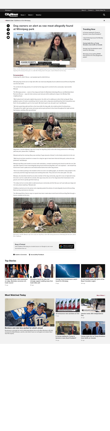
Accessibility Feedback (37, 254)
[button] (83, 10)
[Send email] (8, 37)
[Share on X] (8, 25)
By (18, 75)
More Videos (100, 295)
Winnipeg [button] (7, 10)
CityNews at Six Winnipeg (22, 20)
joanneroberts (19, 75)
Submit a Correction (21, 254)
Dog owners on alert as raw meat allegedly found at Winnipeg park (43, 27)
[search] (104, 15)
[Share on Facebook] (8, 29)
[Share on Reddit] (8, 33)
